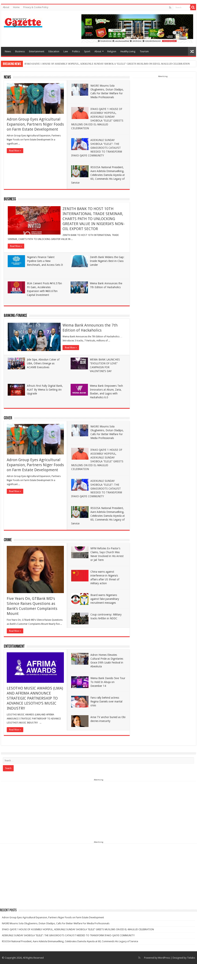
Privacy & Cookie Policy (35, 7)
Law (65, 51)
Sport (87, 51)
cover (8, 418)
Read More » (15, 150)
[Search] (193, 7)
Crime (8, 540)
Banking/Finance (15, 316)
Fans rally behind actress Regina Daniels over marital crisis (106, 701)
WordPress (164, 957)
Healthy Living (127, 51)
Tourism (144, 51)
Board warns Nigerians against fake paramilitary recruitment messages (104, 598)
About (6, 7)
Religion (111, 51)
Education (53, 51)
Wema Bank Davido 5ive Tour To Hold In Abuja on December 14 (107, 682)
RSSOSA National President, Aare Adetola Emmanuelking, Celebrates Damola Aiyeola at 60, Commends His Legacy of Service (98, 175)
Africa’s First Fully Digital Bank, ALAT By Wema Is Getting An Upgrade (45, 389)
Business (20, 51)
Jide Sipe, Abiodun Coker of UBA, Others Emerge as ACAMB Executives (43, 363)
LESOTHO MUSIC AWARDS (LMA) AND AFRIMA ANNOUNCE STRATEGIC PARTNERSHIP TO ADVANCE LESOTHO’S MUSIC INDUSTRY (35, 698)
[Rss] (170, 7)
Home (16, 7)
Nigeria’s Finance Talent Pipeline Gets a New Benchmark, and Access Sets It (45, 261)
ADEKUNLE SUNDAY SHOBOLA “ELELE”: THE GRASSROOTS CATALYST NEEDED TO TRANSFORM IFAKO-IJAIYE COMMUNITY (96, 147)
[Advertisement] (163, 102)
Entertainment (36, 51)
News (8, 51)
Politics (76, 51)
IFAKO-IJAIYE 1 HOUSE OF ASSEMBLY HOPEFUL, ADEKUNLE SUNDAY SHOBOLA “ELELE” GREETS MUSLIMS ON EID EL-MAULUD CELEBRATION (107, 63)
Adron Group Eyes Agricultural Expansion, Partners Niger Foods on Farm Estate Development (35, 124)
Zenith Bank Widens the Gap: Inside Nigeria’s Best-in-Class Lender (107, 261)
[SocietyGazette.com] (23, 21)
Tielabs (191, 957)
